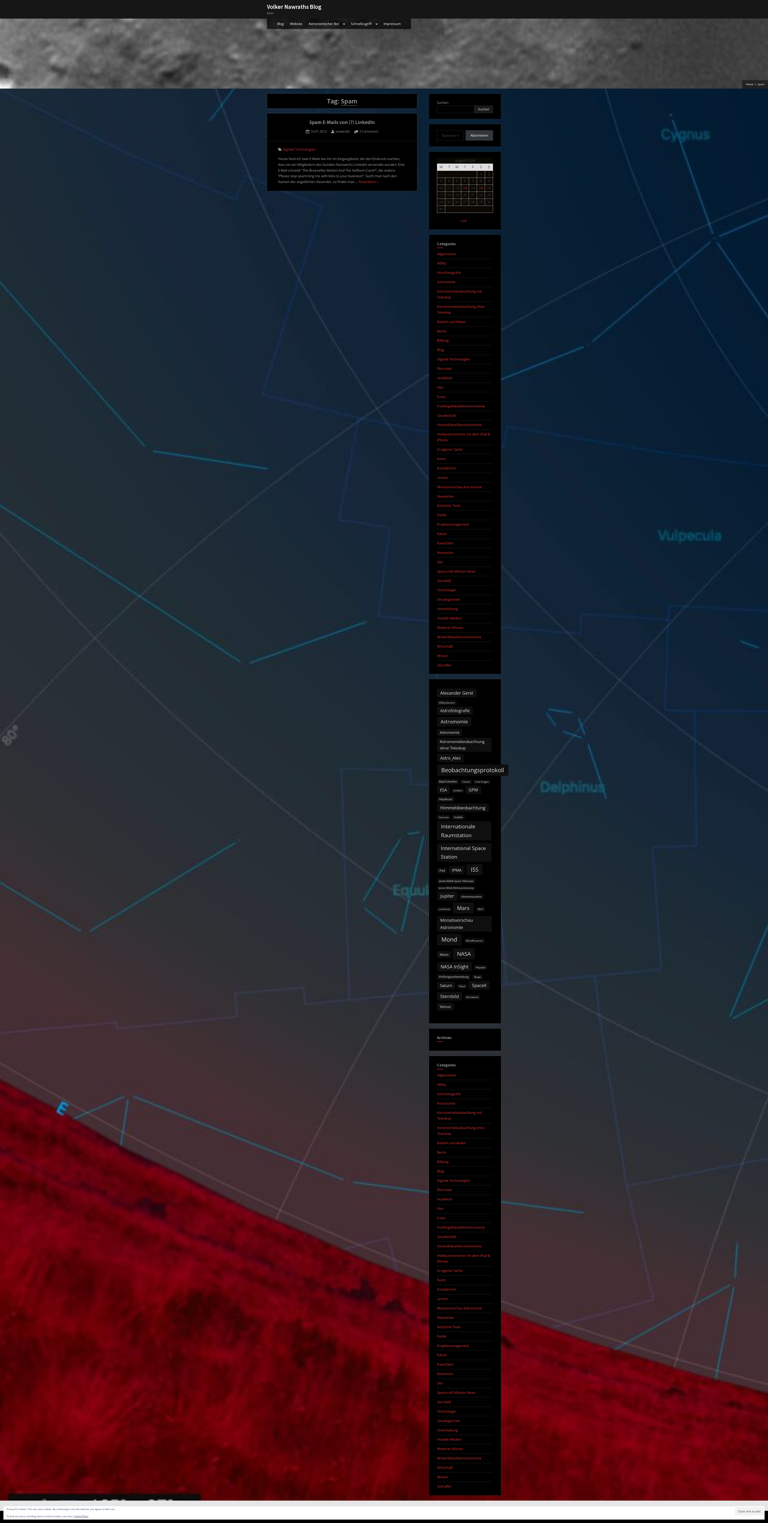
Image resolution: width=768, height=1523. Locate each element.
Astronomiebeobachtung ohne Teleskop (462, 745)
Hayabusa (445, 799)
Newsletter (445, 496)
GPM (473, 790)
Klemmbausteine (471, 896)
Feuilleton (444, 378)
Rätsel (442, 533)
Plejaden (480, 967)
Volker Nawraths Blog (294, 6)
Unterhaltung (447, 608)
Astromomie (454, 721)
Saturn (446, 985)
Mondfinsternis (474, 940)
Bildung (443, 340)
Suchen (442, 102)
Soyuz (462, 986)
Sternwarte (472, 997)
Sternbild (444, 580)
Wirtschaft (445, 646)
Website (296, 24)
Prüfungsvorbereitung (454, 977)
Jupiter (447, 896)
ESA (443, 790)
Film (440, 387)
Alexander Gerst (456, 693)
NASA (464, 953)
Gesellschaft (446, 415)
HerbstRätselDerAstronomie (459, 424)
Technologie (446, 590)
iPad (442, 870)
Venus (445, 1006)
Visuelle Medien (449, 618)
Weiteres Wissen (450, 627)
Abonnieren (479, 135)
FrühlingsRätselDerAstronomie (461, 406)
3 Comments (368, 131)
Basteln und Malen (451, 321)
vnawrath (343, 131)
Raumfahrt (445, 543)
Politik (441, 515)
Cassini (466, 781)
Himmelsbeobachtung (462, 808)
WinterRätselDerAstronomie (459, 637)
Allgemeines (446, 254)
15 (481, 188)
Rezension (445, 552)
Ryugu (477, 977)
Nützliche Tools (449, 505)
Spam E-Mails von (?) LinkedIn (342, 122)
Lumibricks (444, 909)
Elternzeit (444, 368)
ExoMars (457, 790)
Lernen (442, 477)
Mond (449, 939)
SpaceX (479, 985)
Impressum (392, 24)
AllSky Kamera (447, 702)
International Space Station (463, 852)
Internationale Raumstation (458, 831)
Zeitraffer (444, 665)
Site (440, 562)
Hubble (458, 817)
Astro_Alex (450, 758)
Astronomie (446, 282)
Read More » (368, 182)
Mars (463, 908)
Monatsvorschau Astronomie (459, 487)
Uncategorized (448, 599)
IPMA (457, 870)
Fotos (441, 396)
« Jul (463, 220)
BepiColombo (448, 781)
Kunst (441, 458)
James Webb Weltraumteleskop (456, 887)
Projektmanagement (453, 524)
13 (465, 188)
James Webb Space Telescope (456, 881)
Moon (444, 954)
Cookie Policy (81, 1516)
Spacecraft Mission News (456, 571)
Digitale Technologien (299, 149)
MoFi (480, 909)
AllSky (441, 263)
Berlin (441, 331)
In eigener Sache (450, 449)
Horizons (444, 817)
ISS (474, 869)
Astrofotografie (449, 272)
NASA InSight (454, 966)
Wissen (442, 655)
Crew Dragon (482, 781)
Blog (280, 24)
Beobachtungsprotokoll (472, 770)
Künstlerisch (446, 468)
